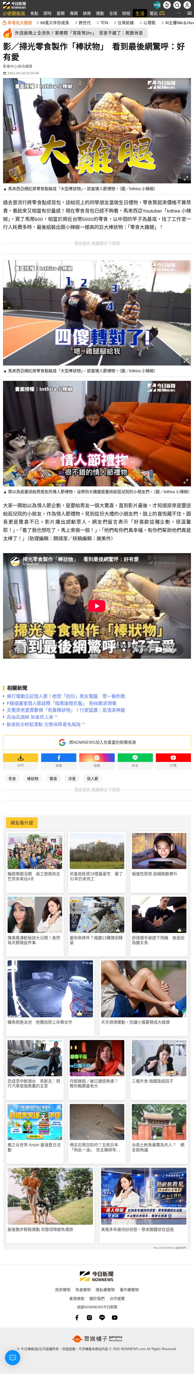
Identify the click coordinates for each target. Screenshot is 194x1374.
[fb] (77, 1318)
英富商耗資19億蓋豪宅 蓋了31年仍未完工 (96, 876)
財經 (126, 13)
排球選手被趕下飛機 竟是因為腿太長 (158, 940)
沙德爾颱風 (14, 13)
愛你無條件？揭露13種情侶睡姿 (96, 940)
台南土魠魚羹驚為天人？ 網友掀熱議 (158, 1147)
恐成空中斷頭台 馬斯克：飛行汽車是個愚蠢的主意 (34, 1083)
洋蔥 (72, 778)
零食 (12, 778)
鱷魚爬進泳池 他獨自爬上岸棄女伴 (40, 1022)
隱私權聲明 (105, 1289)
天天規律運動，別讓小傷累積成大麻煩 (135, 1022)
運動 (100, 13)
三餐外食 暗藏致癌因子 (152, 1081)
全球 (113, 13)
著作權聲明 (129, 1289)
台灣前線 (126, 22)
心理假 (149, 22)
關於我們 (97, 1298)
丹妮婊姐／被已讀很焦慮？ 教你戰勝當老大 (96, 1083)
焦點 (34, 13)
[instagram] (89, 1318)
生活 (139, 13)
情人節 (92, 778)
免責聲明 (83, 1289)
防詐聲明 (62, 1289)
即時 (47, 13)
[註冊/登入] (187, 5)
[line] (102, 1318)
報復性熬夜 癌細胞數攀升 (154, 874)
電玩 (154, 13)
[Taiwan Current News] (157, 5)
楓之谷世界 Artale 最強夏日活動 (34, 1147)
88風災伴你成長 (54, 22)
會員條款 (76, 1298)
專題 (74, 13)
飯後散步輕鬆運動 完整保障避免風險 (40, 1229)
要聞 (61, 13)
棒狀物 (32, 778)
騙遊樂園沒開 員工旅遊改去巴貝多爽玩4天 (34, 876)
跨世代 (85, 22)
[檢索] (177, 5)
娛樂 (87, 13)
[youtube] (115, 1318)
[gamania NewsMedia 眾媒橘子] (97, 1339)
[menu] (189, 13)
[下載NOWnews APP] (167, 5)
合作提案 (117, 1298)
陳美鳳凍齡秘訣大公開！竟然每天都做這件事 (34, 940)
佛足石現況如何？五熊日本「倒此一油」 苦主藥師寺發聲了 (95, 1147)
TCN (104, 22)
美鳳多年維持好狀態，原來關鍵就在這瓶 (137, 1229)
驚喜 (53, 778)
